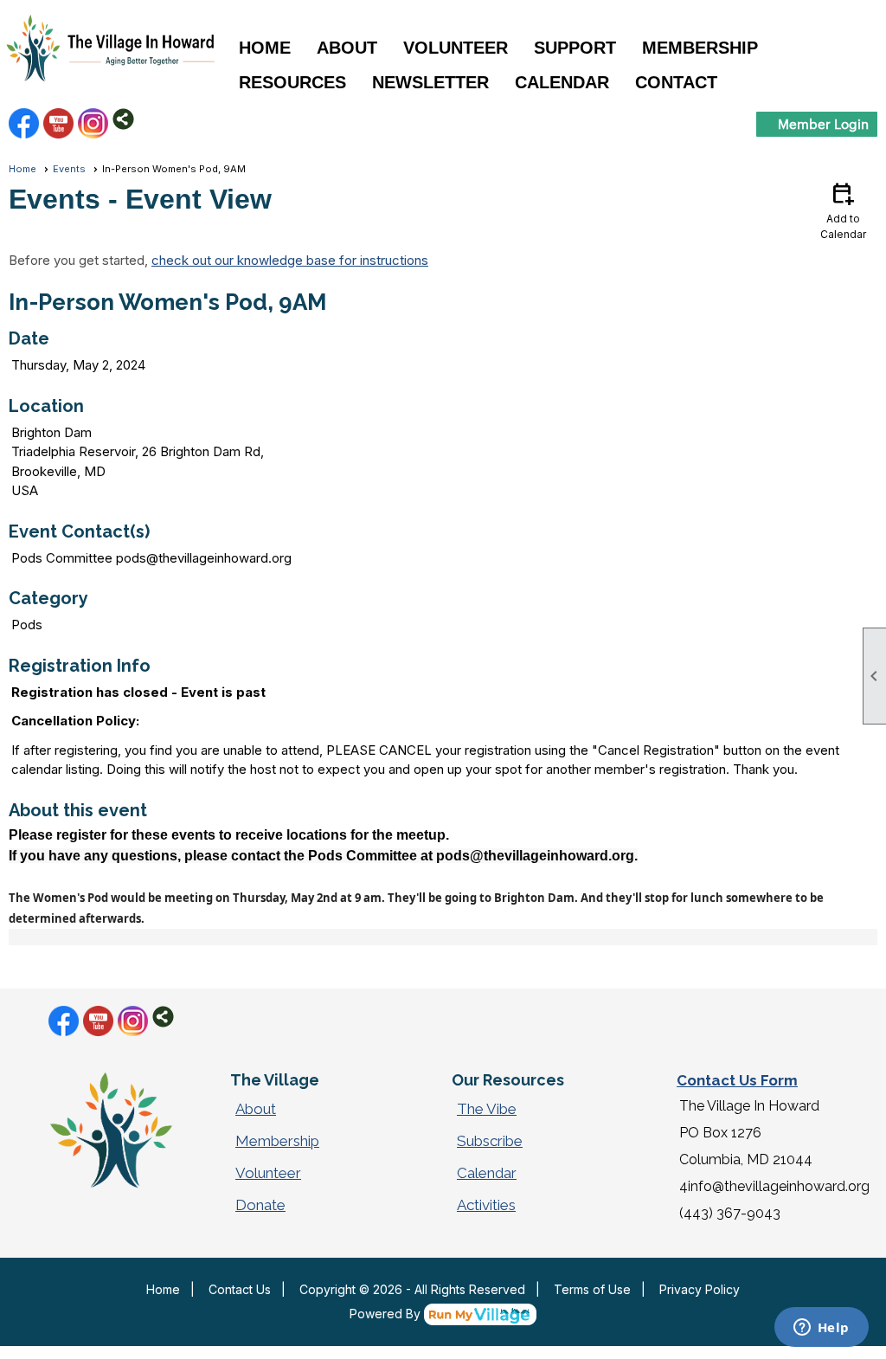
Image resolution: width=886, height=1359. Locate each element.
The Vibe (487, 1108)
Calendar (562, 82)
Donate (260, 1205)
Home (265, 47)
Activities (486, 1205)
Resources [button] (292, 82)
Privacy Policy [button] (699, 1289)
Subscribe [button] (490, 1141)
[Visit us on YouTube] (58, 123)
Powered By (387, 1313)
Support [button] (575, 47)
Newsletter (430, 82)
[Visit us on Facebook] (24, 123)
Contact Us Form (737, 1080)
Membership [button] (700, 47)
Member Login (823, 123)
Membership (277, 1141)
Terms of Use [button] (592, 1289)
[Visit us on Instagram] (93, 123)
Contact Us (240, 1289)
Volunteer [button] (455, 47)
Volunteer (268, 1173)
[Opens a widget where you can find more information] (821, 1328)
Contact (676, 82)
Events (69, 169)
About (255, 1108)
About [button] (347, 47)
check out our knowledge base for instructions (289, 260)
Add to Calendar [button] (843, 210)
